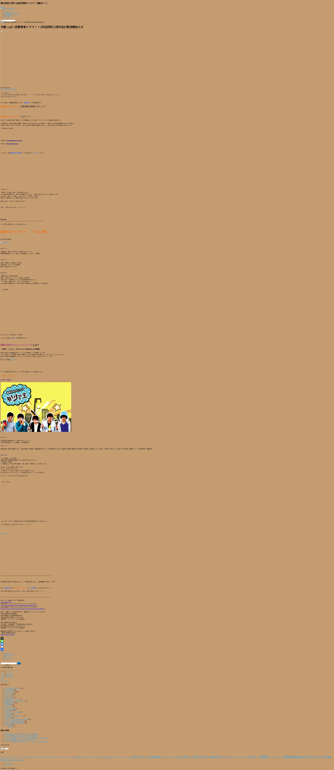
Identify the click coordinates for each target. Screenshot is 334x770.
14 (10, 673)
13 (8, 673)
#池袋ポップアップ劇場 (7, 757)
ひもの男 (7, 653)
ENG (14, 757)
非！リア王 (7, 658)
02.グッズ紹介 (8, 690)
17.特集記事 (7, 717)
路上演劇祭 (22, 760)
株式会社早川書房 (229, 757)
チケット (96, 757)
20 (8, 675)
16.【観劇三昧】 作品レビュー (13, 715)
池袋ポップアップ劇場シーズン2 (240, 757)
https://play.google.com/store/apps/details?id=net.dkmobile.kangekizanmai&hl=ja (23, 609)
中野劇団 (146, 757)
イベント (63, 757)
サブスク (78, 757)
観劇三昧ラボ (301, 757)
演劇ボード (12, 8)
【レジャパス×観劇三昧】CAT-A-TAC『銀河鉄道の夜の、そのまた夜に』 (27, 737)
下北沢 (135, 757)
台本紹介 (10, 726)
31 (3, 679)
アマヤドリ (58, 757)
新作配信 (201, 757)
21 (10, 675)
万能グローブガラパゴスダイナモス (124, 757)
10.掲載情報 (7, 704)
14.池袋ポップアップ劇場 (12, 712)
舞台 (276, 757)
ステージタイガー (87, 757)
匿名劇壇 (190, 757)
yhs (16, 757)
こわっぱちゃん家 (21, 757)
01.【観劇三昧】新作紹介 (12, 13)
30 (1, 679)
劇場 (186, 757)
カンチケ (68, 757)
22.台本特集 (7, 725)
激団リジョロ (271, 757)
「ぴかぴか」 (5, 533)
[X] (167, 638)
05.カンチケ (7, 695)
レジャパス (104, 757)
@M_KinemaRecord (12, 144)
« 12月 (3, 681)
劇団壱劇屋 (181, 757)
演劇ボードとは (9, 12)
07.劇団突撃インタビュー (12, 699)
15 (12, 673)
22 (12, 675)
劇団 (159, 757)
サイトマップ (8, 17)
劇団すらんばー (174, 757)
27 (8, 677)
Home (2, 22)
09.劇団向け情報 (9, 703)
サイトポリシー (9, 763)
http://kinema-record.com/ (14, 140)
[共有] (167, 649)
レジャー (113, 757)
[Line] (167, 641)
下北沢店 (141, 757)
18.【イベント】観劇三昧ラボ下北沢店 (16, 719)
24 (3, 677)
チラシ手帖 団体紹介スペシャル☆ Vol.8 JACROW (19, 739)
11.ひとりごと (8, 706)
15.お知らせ (7, 714)
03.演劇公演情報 (9, 692)
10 (3, 673)
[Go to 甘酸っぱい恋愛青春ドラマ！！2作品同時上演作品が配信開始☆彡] (42, 86)
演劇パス (255, 757)
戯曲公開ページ (9, 15)
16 (1, 675)
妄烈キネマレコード (10, 655)
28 (10, 677)
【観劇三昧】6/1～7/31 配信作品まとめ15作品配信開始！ (21, 734)
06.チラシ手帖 (8, 697)
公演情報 (152, 757)
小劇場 (195, 757)
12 (7, 673)
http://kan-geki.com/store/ (8, 634)
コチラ (12, 359)
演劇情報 (263, 757)
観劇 (283, 757)
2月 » (7, 681)
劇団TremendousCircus (165, 757)
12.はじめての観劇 (10, 708)
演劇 (250, 757)
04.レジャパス (8, 693)
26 (7, 677)
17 (3, 675)
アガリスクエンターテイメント (35, 757)
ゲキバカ (72, 757)
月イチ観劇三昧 (212, 757)
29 (12, 677)
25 (5, 677)
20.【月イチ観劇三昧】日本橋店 (14, 721)
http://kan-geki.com (6, 602)
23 (1, 677)
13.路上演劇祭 (8, 710)
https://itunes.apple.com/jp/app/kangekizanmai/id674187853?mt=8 (19, 605)
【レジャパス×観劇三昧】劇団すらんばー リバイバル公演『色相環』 (26, 741)
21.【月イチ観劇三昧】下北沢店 (14, 723)
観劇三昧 (290, 756)
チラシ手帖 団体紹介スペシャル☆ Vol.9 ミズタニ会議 (20, 736)
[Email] (167, 646)
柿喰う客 (222, 757)
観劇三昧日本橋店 (15, 760)
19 (7, 675)
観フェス (7, 656)
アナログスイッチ (50, 757)
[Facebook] (167, 643)
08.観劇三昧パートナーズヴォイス (14, 701)
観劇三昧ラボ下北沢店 (317, 757)
